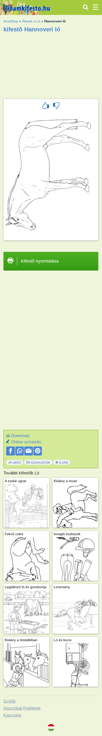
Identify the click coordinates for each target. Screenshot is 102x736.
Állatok (27, 21)
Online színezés (26, 442)
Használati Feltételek (22, 708)
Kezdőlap (10, 21)
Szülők (9, 701)
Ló (38, 21)
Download (20, 435)
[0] (56, 106)
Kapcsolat (12, 715)
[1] (46, 106)
